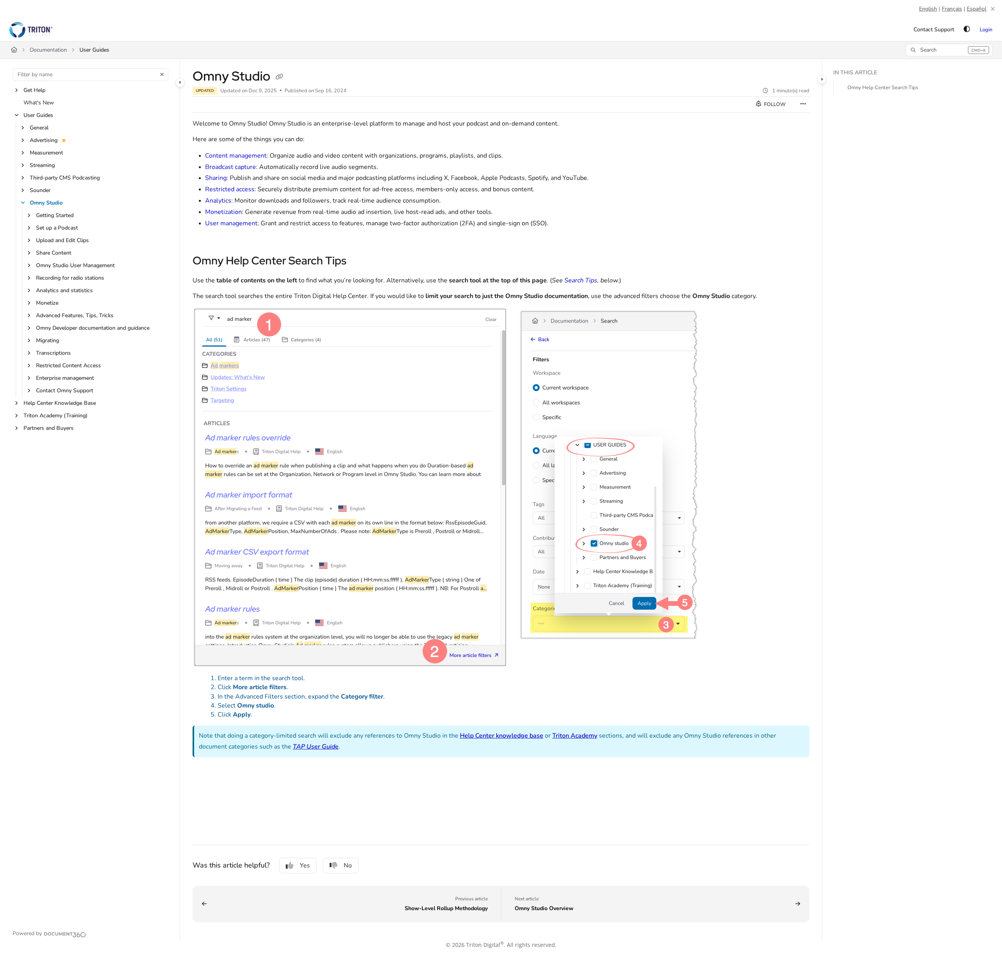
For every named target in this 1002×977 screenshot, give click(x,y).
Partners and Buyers (48, 428)
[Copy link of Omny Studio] (279, 77)
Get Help (34, 90)
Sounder (40, 190)
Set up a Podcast (57, 228)
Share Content (53, 253)
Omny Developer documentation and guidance (93, 328)
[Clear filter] (162, 74)
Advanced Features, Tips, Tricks (75, 315)
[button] (949, 50)
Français (952, 9)
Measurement (46, 152)
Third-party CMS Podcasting (65, 177)
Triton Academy (574, 735)
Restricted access (229, 189)
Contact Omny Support (64, 390)
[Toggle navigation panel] (180, 82)
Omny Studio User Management (75, 265)
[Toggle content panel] (822, 79)
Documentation (48, 50)
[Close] (992, 9)
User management (231, 223)
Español (976, 9)
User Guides (94, 50)
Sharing (216, 178)
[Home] (30, 29)
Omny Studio (46, 203)
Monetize (47, 303)
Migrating (47, 340)
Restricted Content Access (68, 365)
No (348, 865)
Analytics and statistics (64, 290)
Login (986, 29)
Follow (774, 104)
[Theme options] (967, 29)
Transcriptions (53, 353)
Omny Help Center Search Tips (882, 87)
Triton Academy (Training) (55, 415)
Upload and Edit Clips (62, 240)
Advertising (44, 140)
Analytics (218, 200)
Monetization (223, 212)
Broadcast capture (230, 167)
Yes (305, 865)
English (928, 9)
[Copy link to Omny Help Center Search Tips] (359, 261)
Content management (236, 155)
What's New (38, 102)
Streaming (42, 165)
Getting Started (55, 215)
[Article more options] (803, 104)
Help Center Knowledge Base (59, 403)
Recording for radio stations (70, 278)
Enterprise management (65, 378)
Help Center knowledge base (501, 735)
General (39, 127)
